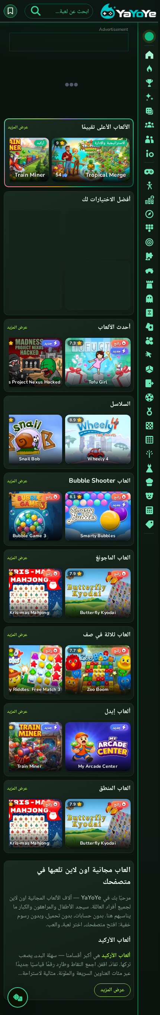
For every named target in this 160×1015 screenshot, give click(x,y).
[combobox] (59, 11)
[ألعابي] (10, 11)
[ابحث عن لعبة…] (36, 11)
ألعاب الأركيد (114, 954)
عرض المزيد (18, 127)
